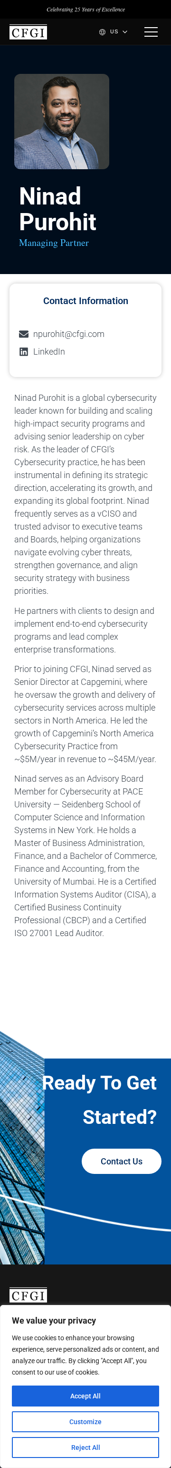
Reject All (85, 1447)
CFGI (28, 32)
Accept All (85, 1396)
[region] (85, 1386)
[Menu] (151, 31)
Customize (85, 1422)
